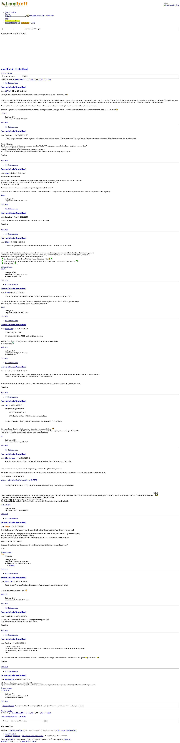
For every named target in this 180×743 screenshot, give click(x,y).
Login (33, 23)
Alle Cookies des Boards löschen (32, 736)
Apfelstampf (20, 730)
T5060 (7, 242)
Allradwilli (11, 730)
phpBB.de (67, 739)
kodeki (34, 741)
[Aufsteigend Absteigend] (77, 706)
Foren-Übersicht (10, 734)
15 (39, 79)
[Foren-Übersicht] (14, 7)
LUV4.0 (8, 91)
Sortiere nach (52, 706)
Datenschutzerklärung (12, 21)
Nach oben (4, 122)
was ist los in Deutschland (14, 69)
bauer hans (9, 329)
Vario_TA (8, 581)
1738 (49, 79)
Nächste (11, 706)
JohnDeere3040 (71, 730)
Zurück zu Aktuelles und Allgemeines (13, 716)
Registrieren (25, 23)
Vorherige (5, 706)
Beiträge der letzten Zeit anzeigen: (26, 706)
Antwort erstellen (6, 73)
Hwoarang (61, 730)
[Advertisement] (90, 51)
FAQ (6, 19)
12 (32, 79)
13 (34, 79)
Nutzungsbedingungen (12, 23)
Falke (7, 526)
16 (42, 79)
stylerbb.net (26, 741)
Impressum (16, 736)
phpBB (11, 739)
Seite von (18, 79)
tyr (6, 405)
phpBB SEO (5, 741)
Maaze (7, 173)
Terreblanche (9, 679)
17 (44, 79)
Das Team (8, 736)
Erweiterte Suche (35, 15)
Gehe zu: (5, 721)
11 (29, 79)
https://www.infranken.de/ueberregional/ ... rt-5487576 (19, 480)
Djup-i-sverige (10, 458)
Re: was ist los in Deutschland (13, 87)
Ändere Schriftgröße (47, 15)
